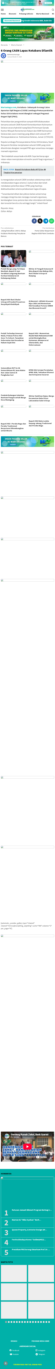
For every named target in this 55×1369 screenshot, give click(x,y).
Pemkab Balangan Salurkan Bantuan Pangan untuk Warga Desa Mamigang (13, 397)
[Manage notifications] (6, 1363)
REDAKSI (14, 1341)
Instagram (41, 1350)
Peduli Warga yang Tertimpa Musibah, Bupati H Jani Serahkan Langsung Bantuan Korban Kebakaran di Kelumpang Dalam (13, 273)
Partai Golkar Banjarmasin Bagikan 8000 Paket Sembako (43, 231)
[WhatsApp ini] (51, 221)
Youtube (16, 1354)
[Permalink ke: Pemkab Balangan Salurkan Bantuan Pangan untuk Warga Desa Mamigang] (13, 386)
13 (38, 1322)
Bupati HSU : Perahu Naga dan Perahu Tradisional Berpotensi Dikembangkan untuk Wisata (13, 427)
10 (30, 1322)
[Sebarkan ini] (34, 221)
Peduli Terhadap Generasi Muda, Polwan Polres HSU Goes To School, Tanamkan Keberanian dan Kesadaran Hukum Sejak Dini (12, 338)
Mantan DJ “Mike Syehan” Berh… (26, 1220)
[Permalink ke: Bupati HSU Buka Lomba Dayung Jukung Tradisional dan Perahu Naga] (41, 412)
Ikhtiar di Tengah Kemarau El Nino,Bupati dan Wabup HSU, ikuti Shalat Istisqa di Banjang (41, 272)
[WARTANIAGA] (27, 9)
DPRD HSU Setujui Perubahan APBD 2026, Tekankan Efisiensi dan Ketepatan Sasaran (41, 372)
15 (44, 1322)
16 (46, 1322)
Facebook (15, 1350)
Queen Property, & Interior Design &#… (29, 1230)
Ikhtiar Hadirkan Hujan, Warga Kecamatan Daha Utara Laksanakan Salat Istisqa (41, 398)
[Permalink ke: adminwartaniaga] (3, 55)
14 (41, 1322)
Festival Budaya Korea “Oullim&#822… (29, 1240)
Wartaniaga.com (8, 107)
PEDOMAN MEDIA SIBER (40, 1341)
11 (33, 1322)
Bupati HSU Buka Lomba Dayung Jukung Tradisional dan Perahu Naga (40, 423)
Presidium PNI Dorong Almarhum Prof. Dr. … (31, 1249)
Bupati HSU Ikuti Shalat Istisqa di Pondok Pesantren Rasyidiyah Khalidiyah (13, 301)
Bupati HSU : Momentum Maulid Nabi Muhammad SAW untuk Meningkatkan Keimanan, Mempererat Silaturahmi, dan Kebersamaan (41, 339)
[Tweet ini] (40, 221)
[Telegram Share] (45, 221)
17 (49, 1322)
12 (36, 1322)
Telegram (41, 1354)
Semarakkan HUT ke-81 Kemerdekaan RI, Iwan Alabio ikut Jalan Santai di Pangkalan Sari (13, 371)
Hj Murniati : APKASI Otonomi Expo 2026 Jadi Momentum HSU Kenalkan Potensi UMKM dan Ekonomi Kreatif (41, 304)
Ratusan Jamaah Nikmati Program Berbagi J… (32, 1210)
